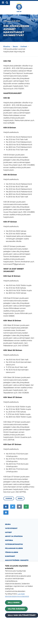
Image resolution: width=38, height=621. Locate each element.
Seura (8, 524)
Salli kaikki (14, 602)
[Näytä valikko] (5, 2)
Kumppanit (10, 556)
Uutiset (8, 532)
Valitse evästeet (16, 609)
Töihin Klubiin (11, 552)
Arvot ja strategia (14, 536)
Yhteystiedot (11, 528)
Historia (9, 540)
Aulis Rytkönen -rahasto (16, 560)
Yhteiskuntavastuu (14, 544)
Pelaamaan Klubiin (14, 548)
